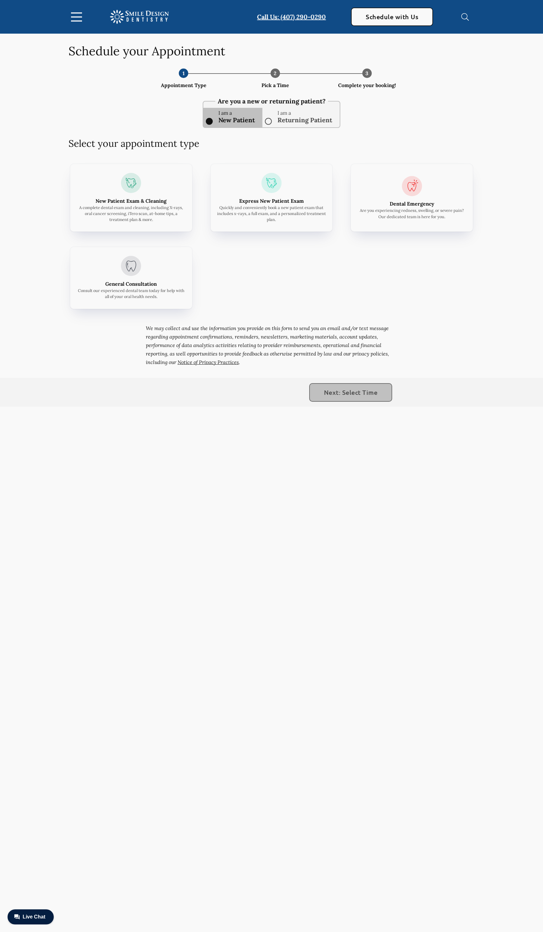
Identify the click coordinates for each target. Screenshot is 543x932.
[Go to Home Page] (139, 17)
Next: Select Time (350, 392)
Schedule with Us (392, 17)
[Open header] (78, 17)
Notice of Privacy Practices (208, 362)
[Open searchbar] (465, 17)
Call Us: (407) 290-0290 (291, 17)
